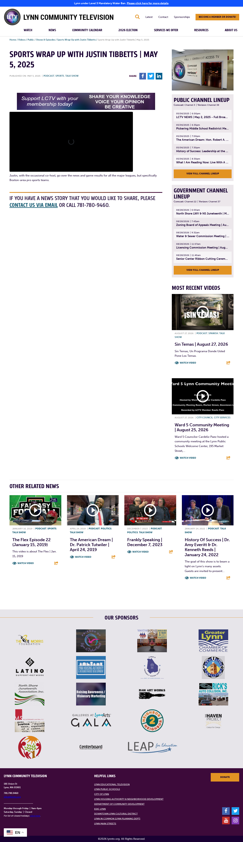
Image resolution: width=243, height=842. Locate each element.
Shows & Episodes (45, 39)
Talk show (72, 76)
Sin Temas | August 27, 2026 (201, 344)
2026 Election (128, 30)
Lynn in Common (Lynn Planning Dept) (117, 818)
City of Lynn (101, 794)
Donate (225, 777)
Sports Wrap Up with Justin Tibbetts (76, 39)
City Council (204, 417)
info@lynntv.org (12, 797)
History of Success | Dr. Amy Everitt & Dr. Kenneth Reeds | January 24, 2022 (207, 547)
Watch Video (188, 362)
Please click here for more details (147, 3)
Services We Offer (166, 30)
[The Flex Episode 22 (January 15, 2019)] (35, 510)
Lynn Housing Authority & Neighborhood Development (128, 799)
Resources (201, 30)
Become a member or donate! (217, 17)
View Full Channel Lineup (202, 173)
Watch (28, 30)
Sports (59, 76)
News (52, 30)
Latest (149, 17)
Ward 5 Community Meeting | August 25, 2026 (202, 427)
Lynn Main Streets (105, 823)
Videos (21, 39)
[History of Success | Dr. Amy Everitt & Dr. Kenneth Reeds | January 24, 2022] (208, 510)
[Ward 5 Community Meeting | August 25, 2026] (203, 396)
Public (31, 39)
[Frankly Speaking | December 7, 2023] (150, 510)
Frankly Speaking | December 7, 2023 (145, 542)
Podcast (48, 76)
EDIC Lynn (100, 809)
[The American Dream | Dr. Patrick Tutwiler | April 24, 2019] (93, 510)
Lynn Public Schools (107, 789)
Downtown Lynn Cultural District (116, 813)
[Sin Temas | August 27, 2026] (203, 312)
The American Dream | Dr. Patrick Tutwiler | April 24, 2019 (91, 544)
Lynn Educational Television (112, 784)
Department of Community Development (119, 804)
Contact (163, 17)
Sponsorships (182, 17)
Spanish (213, 333)
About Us (231, 30)
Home (12, 39)
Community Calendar (87, 30)
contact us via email (33, 205)
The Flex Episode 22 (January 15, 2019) (31, 542)
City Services (222, 417)
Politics (106, 528)
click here (35, 815)
